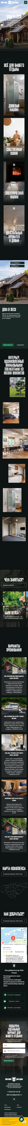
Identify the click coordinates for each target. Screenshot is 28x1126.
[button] (20, 344)
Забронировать (9, 1060)
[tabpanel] (14, 604)
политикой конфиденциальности (11, 1055)
